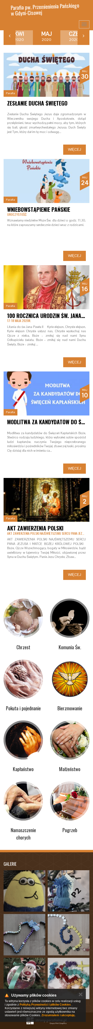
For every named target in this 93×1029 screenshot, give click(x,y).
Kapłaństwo (23, 769)
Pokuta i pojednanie (23, 708)
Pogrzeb (69, 830)
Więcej (74, 149)
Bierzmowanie (69, 708)
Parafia (10, 93)
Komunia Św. (70, 647)
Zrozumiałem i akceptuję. (58, 1015)
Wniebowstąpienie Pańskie (38, 209)
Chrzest (23, 647)
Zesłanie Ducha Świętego (37, 103)
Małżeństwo (69, 769)
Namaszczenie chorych (23, 833)
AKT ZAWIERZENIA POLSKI (35, 528)
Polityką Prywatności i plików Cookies (45, 1004)
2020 (19, 36)
